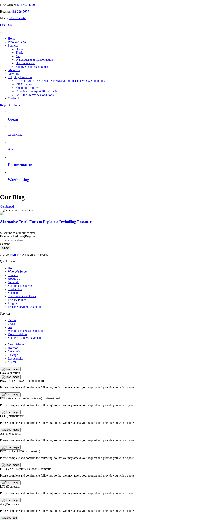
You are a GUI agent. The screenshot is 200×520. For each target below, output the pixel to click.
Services (13, 45)
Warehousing (18, 180)
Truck (19, 52)
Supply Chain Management (32, 66)
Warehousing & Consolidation (34, 59)
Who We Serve (17, 42)
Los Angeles (15, 358)
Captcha (5, 244)
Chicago (13, 355)
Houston (13, 348)
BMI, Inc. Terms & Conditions (35, 94)
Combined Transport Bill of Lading (37, 91)
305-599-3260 (17, 18)
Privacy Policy (17, 299)
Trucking (15, 134)
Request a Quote (10, 105)
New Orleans (16, 344)
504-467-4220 (26, 4)
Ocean (20, 49)
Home (11, 38)
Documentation (25, 63)
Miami (12, 362)
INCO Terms (24, 84)
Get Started (7, 206)
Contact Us (15, 98)
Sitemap (13, 292)
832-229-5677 (20, 11)
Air (18, 56)
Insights (12, 303)
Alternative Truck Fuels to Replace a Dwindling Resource (46, 222)
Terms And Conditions (22, 296)
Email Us (6, 24)
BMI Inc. (15, 254)
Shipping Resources (20, 77)
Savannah (14, 351)
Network (13, 73)
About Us (14, 70)
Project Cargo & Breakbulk (25, 306)
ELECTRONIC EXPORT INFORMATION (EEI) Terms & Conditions (60, 80)
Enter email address (18, 236)
